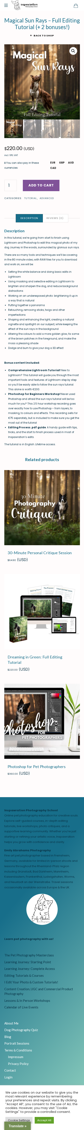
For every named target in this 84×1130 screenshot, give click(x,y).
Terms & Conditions (18, 1050)
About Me (11, 1023)
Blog (7, 1037)
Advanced (47, 198)
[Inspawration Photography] (24, 5)
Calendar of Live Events (21, 1007)
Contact (10, 1070)
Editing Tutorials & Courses (24, 975)
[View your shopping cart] (75, 5)
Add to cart (41, 185)
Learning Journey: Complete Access (29, 969)
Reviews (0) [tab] (55, 218)
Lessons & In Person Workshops (27, 1000)
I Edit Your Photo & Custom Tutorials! (31, 982)
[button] (73, 51)
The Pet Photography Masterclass (29, 955)
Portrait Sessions (16, 1043)
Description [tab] (29, 218)
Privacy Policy (18, 1064)
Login (8, 1077)
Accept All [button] (44, 1120)
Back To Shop (44, 35)
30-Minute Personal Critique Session (40, 552)
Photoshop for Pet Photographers (36, 766)
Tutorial (30, 198)
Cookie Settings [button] (19, 1120)
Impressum (15, 1057)
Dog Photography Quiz (21, 1030)
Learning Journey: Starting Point (27, 962)
